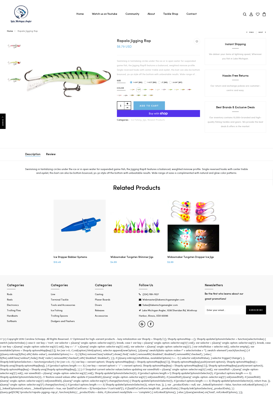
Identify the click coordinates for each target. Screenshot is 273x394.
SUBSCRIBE (256, 310)
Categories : (123, 119)
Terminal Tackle (59, 299)
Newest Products (156, 119)
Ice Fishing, (137, 119)
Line (53, 294)
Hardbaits (12, 315)
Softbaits (12, 321)
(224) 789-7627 (150, 294)
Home (80, 14)
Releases (99, 310)
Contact (191, 14)
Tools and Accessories (63, 304)
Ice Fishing (56, 310)
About (151, 14)
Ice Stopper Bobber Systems (70, 257)
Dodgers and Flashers (63, 321)
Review (51, 154)
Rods (9, 294)
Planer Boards (102, 299)
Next (261, 32)
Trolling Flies (14, 310)
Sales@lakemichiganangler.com (160, 304)
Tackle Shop (170, 14)
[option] (14, 46)
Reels (10, 299)
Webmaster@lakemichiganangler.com (163, 299)
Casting (99, 294)
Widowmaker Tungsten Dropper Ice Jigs (190, 257)
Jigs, (145, 119)
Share (3, 122)
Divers (98, 304)
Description (32, 154)
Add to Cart (149, 105)
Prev (251, 32)
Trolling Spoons (59, 315)
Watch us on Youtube (104, 14)
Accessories (101, 315)
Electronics (13, 304)
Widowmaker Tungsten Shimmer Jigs (131, 257)
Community (132, 14)
